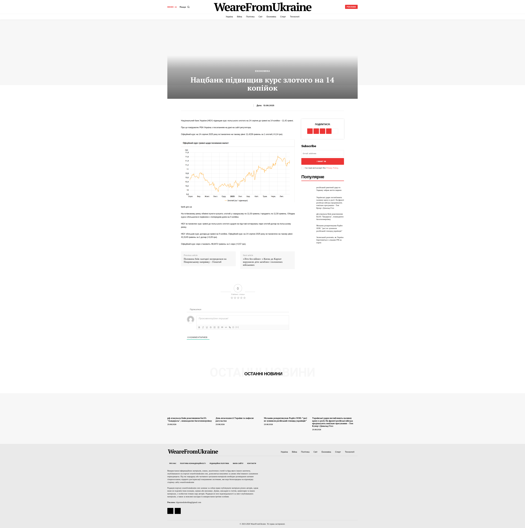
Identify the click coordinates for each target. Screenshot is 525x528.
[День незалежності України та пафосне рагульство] (238, 399)
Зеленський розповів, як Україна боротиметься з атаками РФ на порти (329, 240)
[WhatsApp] (329, 131)
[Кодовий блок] (226, 327)
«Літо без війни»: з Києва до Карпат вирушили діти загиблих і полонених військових (263, 262)
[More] (335, 131)
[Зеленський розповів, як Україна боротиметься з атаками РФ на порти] (307, 240)
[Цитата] (222, 327)
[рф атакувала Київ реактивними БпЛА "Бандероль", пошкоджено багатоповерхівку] (307, 216)
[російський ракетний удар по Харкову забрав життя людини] (307, 188)
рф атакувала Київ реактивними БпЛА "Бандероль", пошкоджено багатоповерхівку (330, 216)
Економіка (262, 71)
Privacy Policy (332, 168)
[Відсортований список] (214, 327)
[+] (237, 327)
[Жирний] (199, 327)
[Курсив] (203, 327)
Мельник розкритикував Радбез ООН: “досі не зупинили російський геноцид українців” (329, 228)
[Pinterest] (322, 131)
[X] (316, 131)
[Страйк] (211, 327)
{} (233, 327)
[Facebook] (310, 131)
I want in (321, 161)
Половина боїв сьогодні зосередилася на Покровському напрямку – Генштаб (205, 260)
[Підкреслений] (207, 327)
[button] (185, 7)
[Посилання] (230, 327)
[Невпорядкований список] (218, 327)
